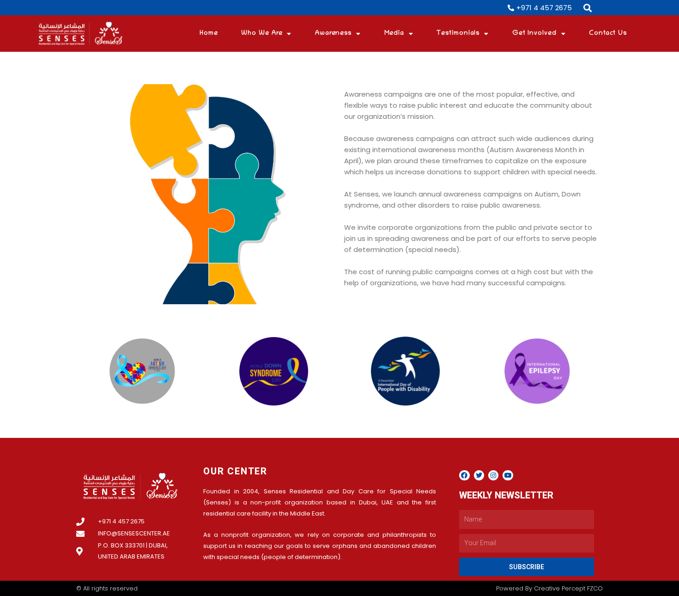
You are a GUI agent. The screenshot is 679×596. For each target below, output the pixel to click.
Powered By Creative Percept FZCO (549, 588)
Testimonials (457, 33)
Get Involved (534, 33)
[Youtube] (508, 475)
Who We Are (261, 33)
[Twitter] (479, 475)
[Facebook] (464, 475)
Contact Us (608, 33)
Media (394, 33)
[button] (587, 7)
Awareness (333, 33)
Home (209, 33)
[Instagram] (493, 475)
